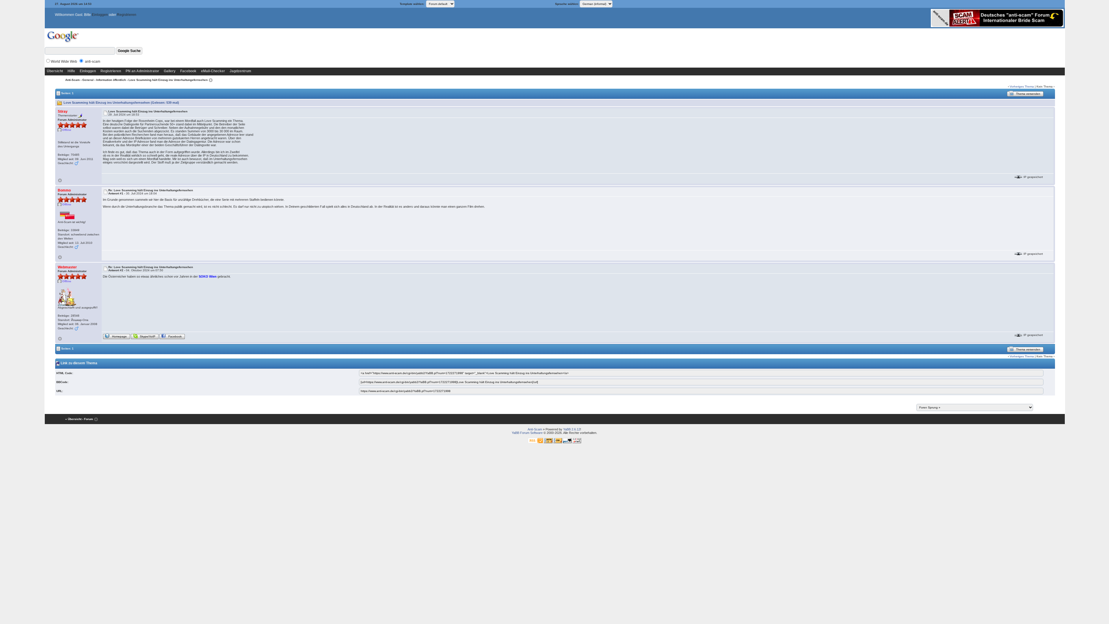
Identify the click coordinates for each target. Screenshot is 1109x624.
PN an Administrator (142, 71)
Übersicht (55, 71)
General (88, 79)
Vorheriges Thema (1022, 86)
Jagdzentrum (240, 71)
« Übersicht (73, 419)
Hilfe (71, 71)
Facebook (188, 71)
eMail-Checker (213, 71)
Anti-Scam (72, 79)
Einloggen (100, 15)
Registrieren (126, 15)
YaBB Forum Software (527, 432)
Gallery (170, 71)
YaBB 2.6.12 (571, 429)
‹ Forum (87, 419)
